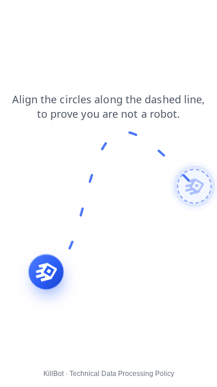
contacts (109, 16)
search (151, 16)
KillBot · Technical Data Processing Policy (108, 374)
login (16, 16)
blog (47, 16)
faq (74, 16)
